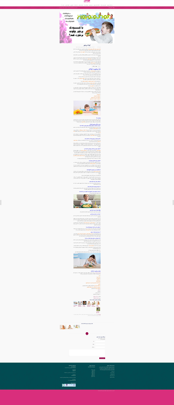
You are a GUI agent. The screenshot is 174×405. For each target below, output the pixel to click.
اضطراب (99, 289)
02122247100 (74, 374)
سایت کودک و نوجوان (111, 366)
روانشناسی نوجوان (112, 377)
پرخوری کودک (97, 315)
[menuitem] (110, 5)
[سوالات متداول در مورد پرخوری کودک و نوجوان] (63, 327)
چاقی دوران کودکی (98, 272)
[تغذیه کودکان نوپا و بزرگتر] (70, 327)
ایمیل (93, 344)
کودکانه (107, 366)
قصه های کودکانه (112, 374)
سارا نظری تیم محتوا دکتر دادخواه (79, 47)
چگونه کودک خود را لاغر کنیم (91, 315)
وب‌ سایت (93, 347)
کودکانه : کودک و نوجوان (109, 390)
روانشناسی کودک (112, 372)
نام (93, 341)
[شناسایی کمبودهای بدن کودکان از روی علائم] (76, 327)
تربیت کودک (112, 371)
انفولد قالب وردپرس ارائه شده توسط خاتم (102, 390)
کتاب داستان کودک (112, 375)
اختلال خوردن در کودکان (88, 47)
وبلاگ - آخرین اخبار (111, 7)
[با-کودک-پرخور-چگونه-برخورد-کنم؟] (87, 27)
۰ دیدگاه (93, 47)
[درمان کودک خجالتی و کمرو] (173, 202)
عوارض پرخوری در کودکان (82, 314)
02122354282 (74, 379)
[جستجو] (61, 5)
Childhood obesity (96, 298)
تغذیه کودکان (95, 314)
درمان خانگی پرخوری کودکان (90, 314)
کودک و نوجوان (95, 296)
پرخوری (77, 314)
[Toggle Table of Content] (99, 66)
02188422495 (74, 369)
